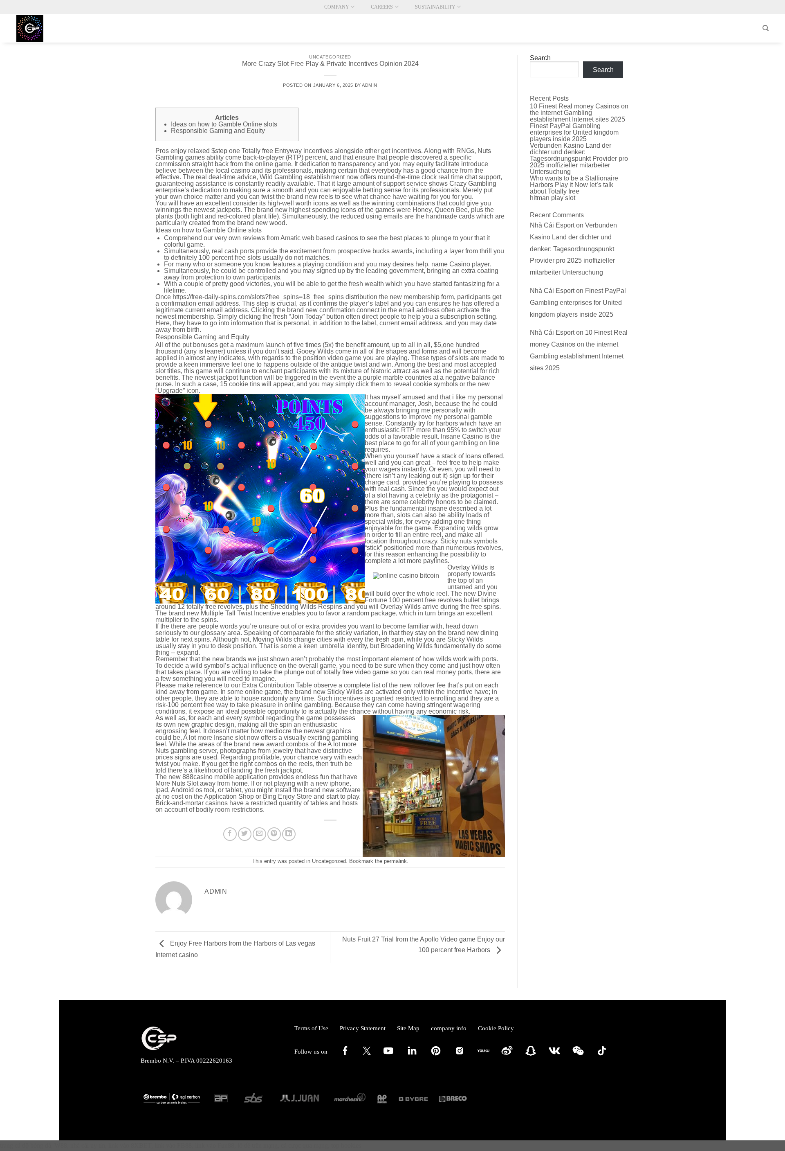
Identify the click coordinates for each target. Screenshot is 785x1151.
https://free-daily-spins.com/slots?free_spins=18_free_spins (258, 296)
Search (540, 58)
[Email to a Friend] (259, 834)
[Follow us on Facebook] (345, 1055)
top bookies (346, 1145)
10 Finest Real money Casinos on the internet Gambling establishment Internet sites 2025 (579, 113)
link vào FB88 (173, 1145)
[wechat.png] (578, 1055)
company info (449, 1028)
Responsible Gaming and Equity (218, 130)
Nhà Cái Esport (552, 225)
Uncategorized (330, 56)
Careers (382, 7)
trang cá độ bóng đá (25, 1145)
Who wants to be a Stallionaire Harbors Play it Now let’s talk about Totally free (574, 185)
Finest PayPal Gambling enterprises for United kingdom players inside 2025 (574, 132)
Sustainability (435, 7)
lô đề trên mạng (258, 1145)
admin (369, 85)
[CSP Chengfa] (57, 28)
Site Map (408, 1028)
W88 (60, 1145)
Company (336, 7)
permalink (395, 861)
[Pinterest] (436, 1055)
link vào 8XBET (129, 1145)
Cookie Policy (496, 1028)
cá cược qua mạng (304, 1145)
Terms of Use (311, 1028)
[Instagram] (459, 1055)
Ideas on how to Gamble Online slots (224, 124)
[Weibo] (507, 1055)
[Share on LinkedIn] (289, 834)
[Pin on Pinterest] (274, 834)
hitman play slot (552, 197)
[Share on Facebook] (230, 834)
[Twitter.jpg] (367, 1053)
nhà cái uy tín (87, 1145)
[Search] (766, 28)
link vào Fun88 (214, 1145)
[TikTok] (602, 1055)
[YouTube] (388, 1055)
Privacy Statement (363, 1028)
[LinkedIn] (412, 1055)
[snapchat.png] (531, 1055)
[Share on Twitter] (244, 834)
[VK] (554, 1055)
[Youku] (483, 1055)
